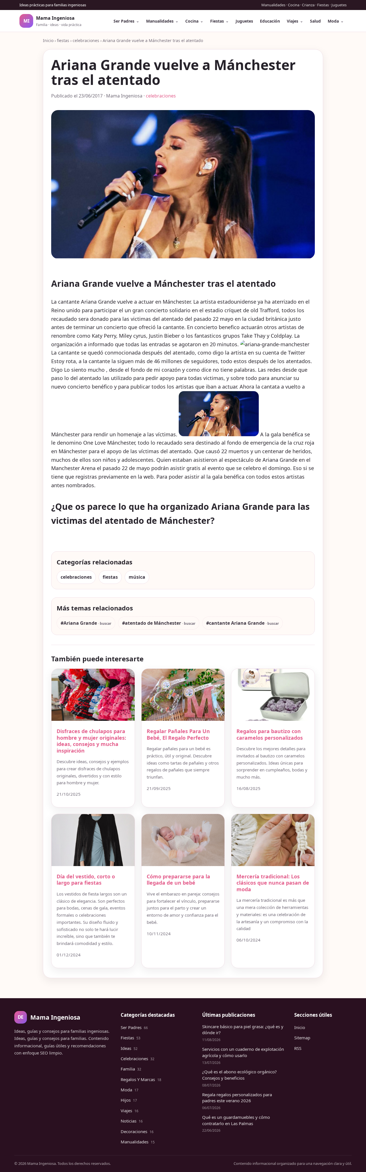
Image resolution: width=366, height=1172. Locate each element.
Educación (270, 21)
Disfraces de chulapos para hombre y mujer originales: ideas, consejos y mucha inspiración (91, 741)
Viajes (292, 21)
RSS (297, 1048)
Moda (333, 21)
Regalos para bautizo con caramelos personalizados (269, 734)
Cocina (191, 21)
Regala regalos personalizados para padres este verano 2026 (237, 1098)
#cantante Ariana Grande (236, 623)
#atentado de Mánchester (152, 623)
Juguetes (244, 21)
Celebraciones (137, 1058)
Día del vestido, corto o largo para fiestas (86, 879)
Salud (315, 21)
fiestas (63, 40)
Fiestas (217, 21)
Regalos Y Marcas (141, 1079)
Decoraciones (137, 1131)
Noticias (132, 1121)
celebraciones (86, 40)
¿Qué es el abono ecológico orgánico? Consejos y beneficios (239, 1075)
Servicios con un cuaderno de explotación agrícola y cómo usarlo (243, 1052)
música (137, 577)
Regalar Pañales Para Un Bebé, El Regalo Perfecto (178, 734)
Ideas (129, 1048)
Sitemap (302, 1037)
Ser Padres (124, 21)
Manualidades (160, 21)
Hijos (129, 1100)
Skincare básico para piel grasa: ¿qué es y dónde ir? (242, 1030)
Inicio (48, 40)
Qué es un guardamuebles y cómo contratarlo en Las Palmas (236, 1120)
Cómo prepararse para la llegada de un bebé (178, 879)
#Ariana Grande (79, 623)
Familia (131, 1069)
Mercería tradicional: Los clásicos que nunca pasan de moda (272, 883)
